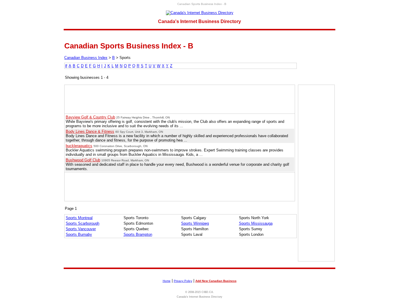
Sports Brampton (138, 234)
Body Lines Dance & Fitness (90, 131)
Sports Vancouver (81, 229)
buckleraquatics (79, 146)
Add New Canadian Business (216, 280)
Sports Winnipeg (195, 223)
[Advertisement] (316, 173)
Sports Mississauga (256, 223)
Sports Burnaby (79, 234)
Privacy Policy (183, 280)
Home (167, 280)
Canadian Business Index (85, 57)
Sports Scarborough (82, 223)
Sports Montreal (79, 218)
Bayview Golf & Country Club (90, 117)
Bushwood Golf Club (83, 160)
